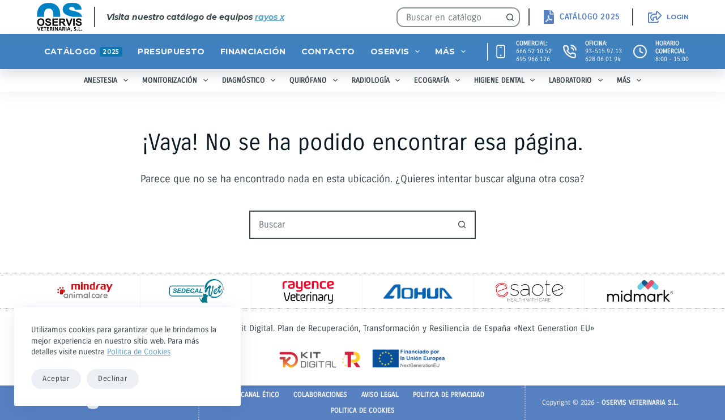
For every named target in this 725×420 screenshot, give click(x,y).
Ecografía (431, 80)
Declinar (112, 378)
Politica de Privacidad (448, 394)
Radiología (371, 80)
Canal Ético (260, 394)
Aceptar (56, 378)
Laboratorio (570, 80)
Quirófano (308, 80)
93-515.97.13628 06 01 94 (603, 55)
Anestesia (100, 80)
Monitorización (169, 80)
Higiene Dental (499, 80)
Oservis (390, 51)
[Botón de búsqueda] (510, 17)
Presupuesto (171, 51)
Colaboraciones (320, 394)
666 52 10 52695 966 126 (534, 55)
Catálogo (82, 51)
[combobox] (449, 17)
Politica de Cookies (138, 352)
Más (445, 51)
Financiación (253, 51)
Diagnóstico (243, 80)
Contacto (328, 51)
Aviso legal (380, 394)
